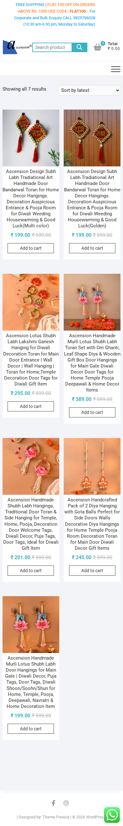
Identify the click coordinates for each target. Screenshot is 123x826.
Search (79, 47)
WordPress (96, 817)
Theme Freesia (56, 817)
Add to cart (31, 248)
